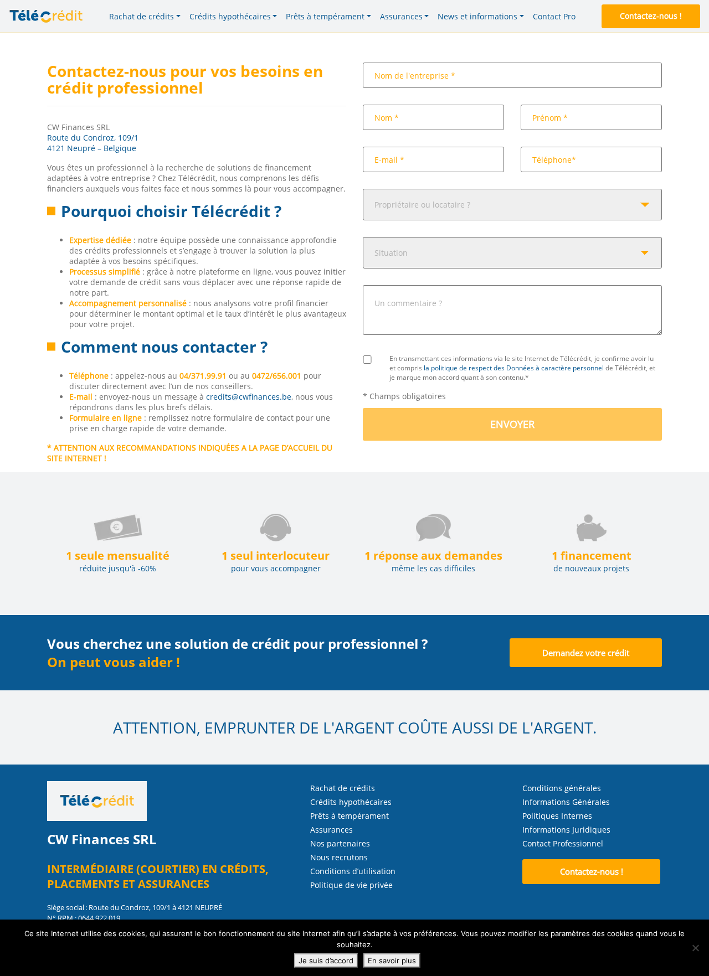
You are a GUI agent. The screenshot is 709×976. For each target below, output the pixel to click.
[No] (695, 947)
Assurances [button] (401, 16)
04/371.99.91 (203, 375)
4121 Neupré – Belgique (91, 148)
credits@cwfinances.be (248, 396)
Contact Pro (554, 16)
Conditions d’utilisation (352, 871)
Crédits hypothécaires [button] (230, 16)
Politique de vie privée (351, 885)
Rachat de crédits (342, 788)
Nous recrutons (339, 857)
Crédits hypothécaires (351, 802)
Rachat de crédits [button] (141, 16)
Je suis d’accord (326, 960)
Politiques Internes (557, 815)
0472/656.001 (276, 375)
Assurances (331, 829)
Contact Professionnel (562, 843)
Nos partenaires (340, 843)
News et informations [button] (477, 16)
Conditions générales (561, 788)
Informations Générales (566, 802)
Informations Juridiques (566, 829)
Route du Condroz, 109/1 (92, 137)
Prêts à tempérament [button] (325, 16)
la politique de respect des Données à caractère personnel (514, 368)
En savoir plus (392, 960)
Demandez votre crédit (585, 652)
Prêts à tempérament (349, 815)
